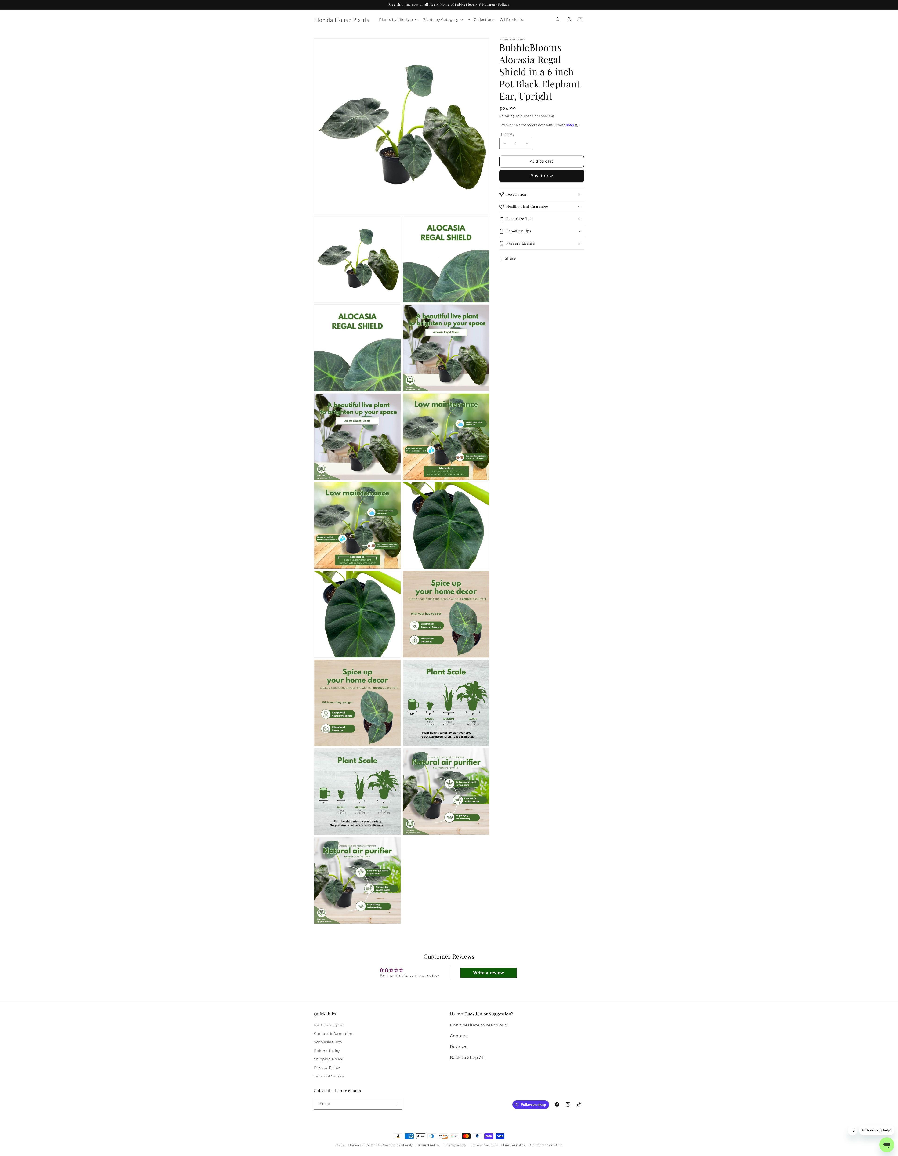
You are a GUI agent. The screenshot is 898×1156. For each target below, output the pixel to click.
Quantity (506, 134)
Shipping (507, 116)
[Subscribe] (396, 1104)
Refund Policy (327, 1050)
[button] (398, 19)
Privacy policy (455, 1145)
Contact (458, 1035)
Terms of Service (329, 1076)
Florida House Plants (364, 1145)
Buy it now (541, 176)
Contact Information (333, 1033)
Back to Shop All (329, 1025)
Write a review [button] (488, 973)
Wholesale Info (328, 1042)
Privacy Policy (327, 1067)
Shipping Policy (328, 1059)
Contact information (546, 1145)
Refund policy (429, 1145)
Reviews (458, 1046)
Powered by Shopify (397, 1145)
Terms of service (484, 1145)
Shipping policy (513, 1145)
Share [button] (510, 259)
